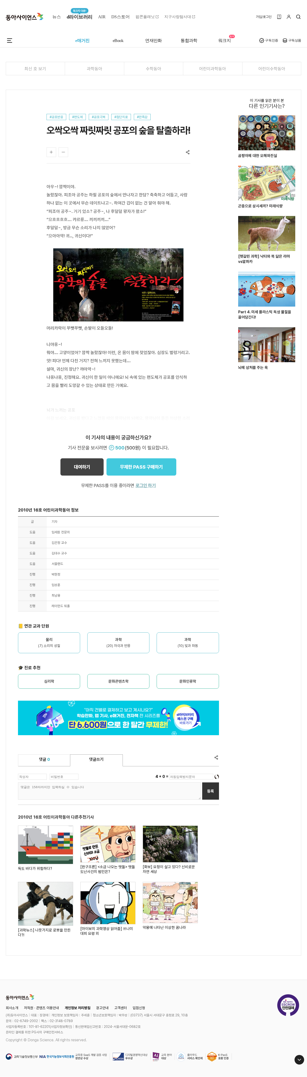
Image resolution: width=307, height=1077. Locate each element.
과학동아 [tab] (94, 68)
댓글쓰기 (96, 759)
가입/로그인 (264, 17)
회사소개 (12, 1008)
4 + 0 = (162, 776)
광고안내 (102, 1008)
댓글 (44, 759)
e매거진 (82, 40)
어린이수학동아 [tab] (271, 68)
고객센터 (120, 1008)
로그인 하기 (146, 485)
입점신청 (139, 1008)
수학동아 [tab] (153, 68)
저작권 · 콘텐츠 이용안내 (41, 1008)
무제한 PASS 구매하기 (141, 467)
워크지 (224, 40)
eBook (118, 40)
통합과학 (189, 40)
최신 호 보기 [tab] (35, 68)
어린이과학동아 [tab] (212, 68)
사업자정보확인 (61, 1027)
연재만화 (153, 40)
